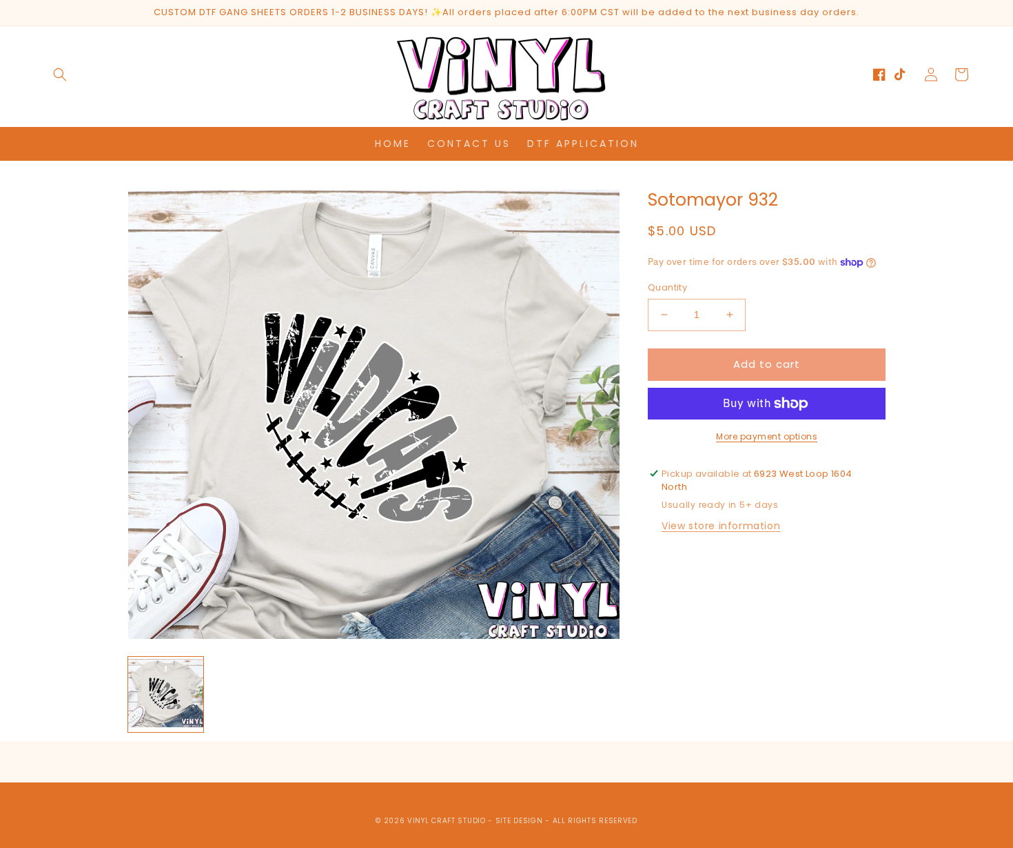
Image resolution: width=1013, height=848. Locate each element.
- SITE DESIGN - (520, 821)
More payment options (766, 436)
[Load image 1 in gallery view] (165, 694)
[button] (60, 74)
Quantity (667, 287)
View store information (721, 526)
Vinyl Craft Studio (446, 821)
